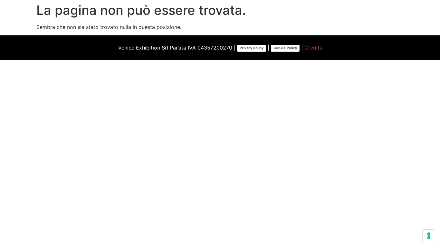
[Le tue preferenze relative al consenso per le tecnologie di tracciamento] (429, 236)
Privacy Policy (251, 48)
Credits (313, 47)
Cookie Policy (285, 48)
